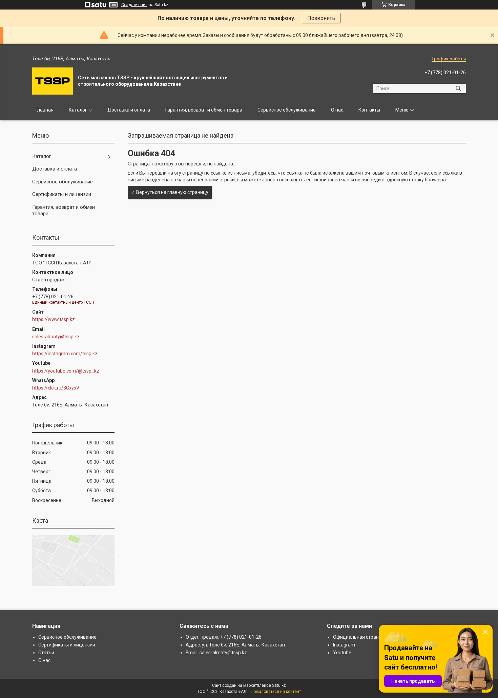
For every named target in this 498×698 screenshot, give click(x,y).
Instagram (344, 644)
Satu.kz (279, 685)
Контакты (369, 110)
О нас (337, 110)
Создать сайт (134, 4)
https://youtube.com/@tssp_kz (65, 371)
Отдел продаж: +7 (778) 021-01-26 (224, 637)
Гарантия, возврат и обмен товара (203, 110)
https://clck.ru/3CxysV (55, 388)
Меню (402, 110)
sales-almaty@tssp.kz (56, 336)
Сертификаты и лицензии (61, 194)
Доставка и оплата (128, 110)
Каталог (78, 110)
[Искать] (458, 88)
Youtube (342, 652)
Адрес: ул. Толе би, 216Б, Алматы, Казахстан (235, 644)
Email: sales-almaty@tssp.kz (216, 652)
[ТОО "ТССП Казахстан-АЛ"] (52, 81)
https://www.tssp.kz (53, 319)
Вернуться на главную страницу (172, 192)
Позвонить (321, 18)
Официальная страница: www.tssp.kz (374, 637)
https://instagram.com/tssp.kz (65, 353)
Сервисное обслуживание (286, 110)
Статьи (46, 652)
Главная (45, 110)
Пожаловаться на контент (276, 691)
